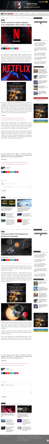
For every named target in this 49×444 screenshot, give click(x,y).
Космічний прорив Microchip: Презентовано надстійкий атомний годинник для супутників (24, 209)
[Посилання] (12, 186)
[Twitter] (36, 22)
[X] (4, 48)
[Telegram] (11, 48)
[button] (27, 14)
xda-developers (8, 167)
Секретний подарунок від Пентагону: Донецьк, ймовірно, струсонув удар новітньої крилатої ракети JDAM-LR (10, 222)
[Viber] (15, 48)
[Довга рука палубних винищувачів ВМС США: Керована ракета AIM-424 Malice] (36, 93)
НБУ (22, 156)
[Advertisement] (16, 146)
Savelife (8, 156)
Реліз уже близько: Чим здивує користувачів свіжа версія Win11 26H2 (27, 214)
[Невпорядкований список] (9, 186)
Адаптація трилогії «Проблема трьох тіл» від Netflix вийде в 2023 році (15, 162)
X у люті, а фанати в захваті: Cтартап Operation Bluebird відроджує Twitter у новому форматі (40, 54)
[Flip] (17, 48)
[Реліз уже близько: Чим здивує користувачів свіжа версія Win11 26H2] (19, 214)
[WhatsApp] (13, 48)
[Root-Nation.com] (7, 13)
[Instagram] (43, 22)
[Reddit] (42, 22)
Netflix (5, 168)
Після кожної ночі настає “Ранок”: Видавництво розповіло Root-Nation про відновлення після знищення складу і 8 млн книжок (43, 71)
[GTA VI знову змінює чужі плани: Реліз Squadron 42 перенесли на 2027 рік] (8, 203)
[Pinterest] (6, 48)
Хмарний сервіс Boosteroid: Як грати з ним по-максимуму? (13, 118)
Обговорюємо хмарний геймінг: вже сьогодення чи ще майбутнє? (14, 164)
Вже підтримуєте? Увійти (41, 100)
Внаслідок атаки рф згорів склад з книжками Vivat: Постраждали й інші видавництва (26, 222)
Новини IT (12, 17)
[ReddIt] (9, 48)
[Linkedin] (40, 22)
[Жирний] (5, 186)
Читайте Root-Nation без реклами (41, 98)
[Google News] (40, 23)
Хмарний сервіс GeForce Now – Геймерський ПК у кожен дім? (13, 119)
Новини (7, 17)
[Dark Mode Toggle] (48, 441)
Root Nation (3, 17)
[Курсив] (6, 186)
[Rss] (35, 22)
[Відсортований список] (8, 186)
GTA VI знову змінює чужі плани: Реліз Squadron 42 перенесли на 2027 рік (7, 209)
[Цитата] (10, 186)
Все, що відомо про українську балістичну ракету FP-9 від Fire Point (43, 87)
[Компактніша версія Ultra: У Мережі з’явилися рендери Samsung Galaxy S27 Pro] (3, 214)
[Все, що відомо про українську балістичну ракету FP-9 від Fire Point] (36, 87)
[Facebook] (2, 48)
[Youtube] (46, 22)
